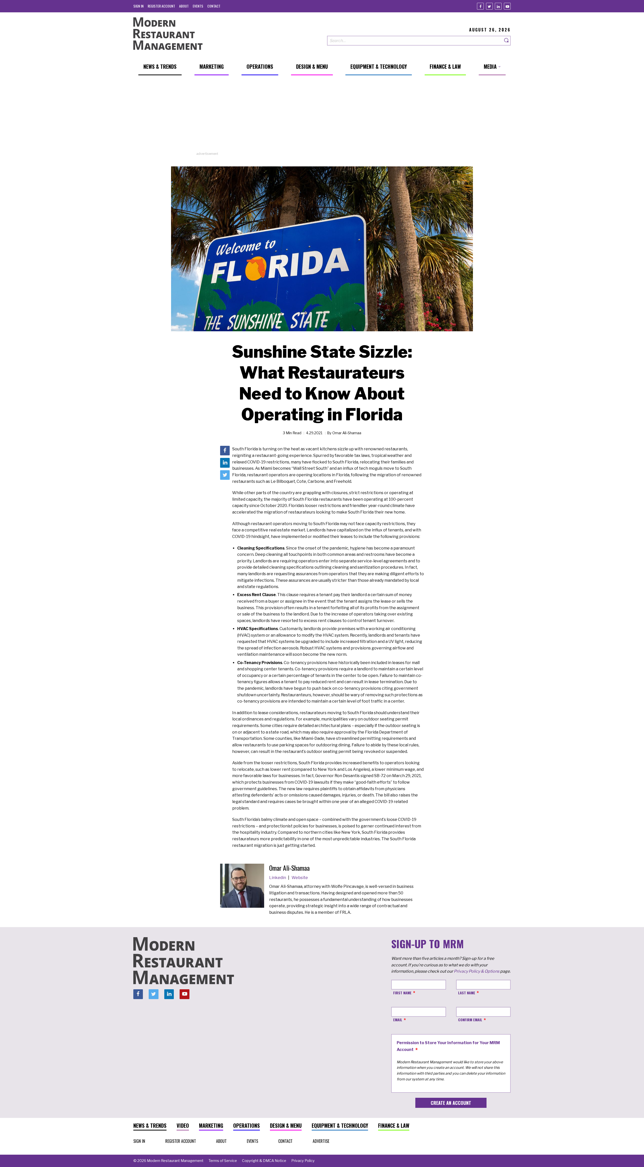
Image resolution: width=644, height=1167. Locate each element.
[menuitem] (138, 6)
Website (300, 877)
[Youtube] (507, 6)
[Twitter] (489, 6)
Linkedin (278, 877)
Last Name (466, 992)
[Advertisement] (322, 116)
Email (397, 1019)
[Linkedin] (498, 6)
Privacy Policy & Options (476, 971)
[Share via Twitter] (225, 475)
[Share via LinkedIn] (225, 463)
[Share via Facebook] (225, 450)
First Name (402, 992)
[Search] (507, 41)
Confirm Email (470, 1019)
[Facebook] (480, 6)
